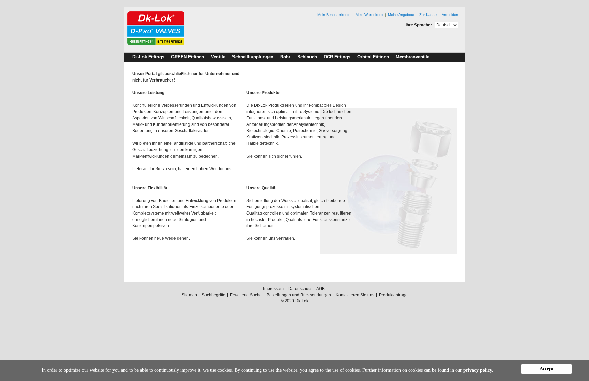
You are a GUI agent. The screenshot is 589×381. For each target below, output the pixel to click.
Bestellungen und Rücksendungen (299, 295)
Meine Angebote (401, 15)
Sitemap (189, 295)
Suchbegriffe (213, 295)
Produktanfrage (393, 295)
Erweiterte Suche (246, 295)
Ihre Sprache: (419, 25)
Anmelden (450, 15)
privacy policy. (478, 370)
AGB (320, 288)
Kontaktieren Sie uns (355, 295)
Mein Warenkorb (369, 15)
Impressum (273, 288)
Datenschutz (300, 288)
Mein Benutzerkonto (333, 15)
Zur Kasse (428, 15)
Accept (547, 368)
